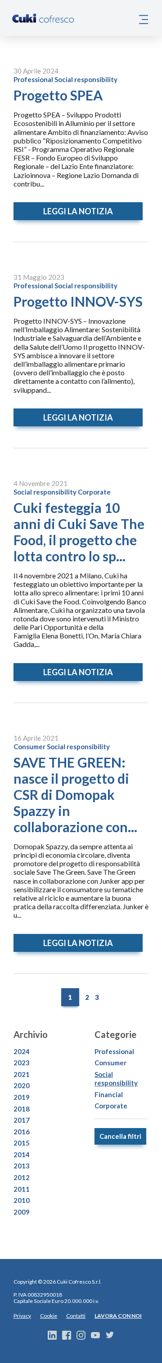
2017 (22, 1120)
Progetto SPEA (58, 95)
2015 (22, 1143)
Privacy (22, 1315)
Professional (33, 79)
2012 (22, 1177)
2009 (22, 1212)
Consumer (29, 746)
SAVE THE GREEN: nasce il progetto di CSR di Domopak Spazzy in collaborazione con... (75, 794)
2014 (22, 1154)
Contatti (76, 1315)
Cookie (48, 1315)
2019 (22, 1097)
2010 (22, 1200)
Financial (108, 1094)
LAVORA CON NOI (118, 1315)
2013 (22, 1166)
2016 (22, 1132)
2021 (22, 1074)
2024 (22, 1051)
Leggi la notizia (78, 211)
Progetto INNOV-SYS (78, 301)
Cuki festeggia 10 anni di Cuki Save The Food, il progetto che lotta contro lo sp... (79, 531)
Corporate (94, 492)
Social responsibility (85, 79)
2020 (22, 1085)
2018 (22, 1109)
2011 (22, 1189)
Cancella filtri (120, 1136)
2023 (22, 1063)
